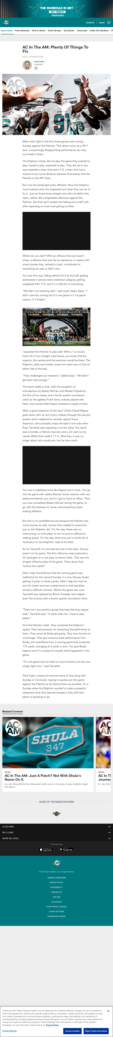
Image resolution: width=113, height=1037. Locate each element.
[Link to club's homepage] (5, 21)
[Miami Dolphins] (56, 863)
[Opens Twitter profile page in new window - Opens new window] (36, 68)
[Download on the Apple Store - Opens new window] (45, 849)
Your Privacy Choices (56, 907)
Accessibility (56, 887)
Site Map (56, 897)
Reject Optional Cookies (96, 1031)
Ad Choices (56, 902)
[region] (56, 1021)
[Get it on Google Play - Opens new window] (66, 850)
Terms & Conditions (56, 878)
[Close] (108, 1011)
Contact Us (56, 892)
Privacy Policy (56, 882)
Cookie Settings (56, 911)
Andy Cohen (39, 61)
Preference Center (56, 916)
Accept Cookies (72, 1031)
